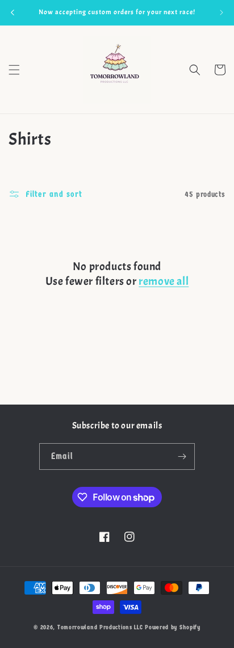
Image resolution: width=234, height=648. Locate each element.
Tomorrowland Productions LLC (100, 627)
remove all (164, 281)
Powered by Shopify (172, 627)
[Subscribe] (181, 456)
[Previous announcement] (12, 12)
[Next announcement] (221, 12)
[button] (14, 69)
